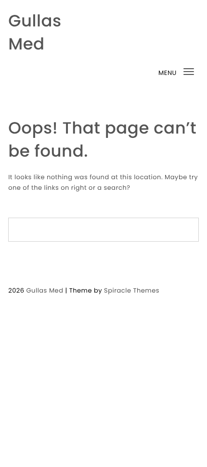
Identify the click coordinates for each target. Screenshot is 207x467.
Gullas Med (35, 32)
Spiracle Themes (131, 290)
